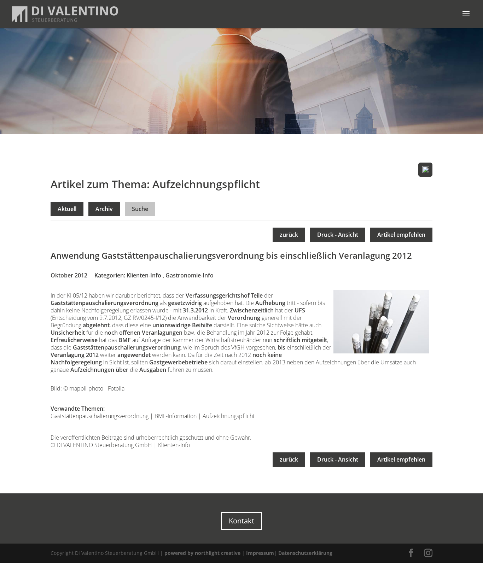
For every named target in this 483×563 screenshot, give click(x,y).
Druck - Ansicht (337, 235)
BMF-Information (176, 416)
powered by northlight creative (202, 553)
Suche (140, 209)
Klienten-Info (144, 275)
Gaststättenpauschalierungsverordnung (100, 416)
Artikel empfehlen (401, 235)
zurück (289, 235)
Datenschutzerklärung (305, 553)
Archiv (104, 209)
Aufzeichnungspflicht (229, 416)
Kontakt (241, 521)
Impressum (260, 553)
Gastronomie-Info (189, 275)
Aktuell (67, 209)
